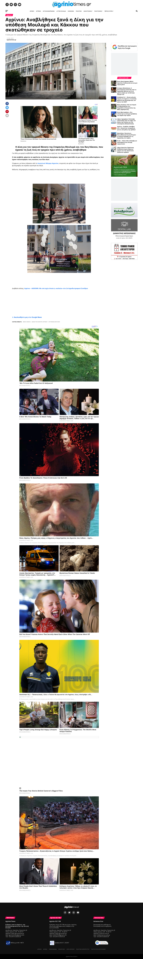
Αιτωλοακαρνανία (49, 11)
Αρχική (32, 11)
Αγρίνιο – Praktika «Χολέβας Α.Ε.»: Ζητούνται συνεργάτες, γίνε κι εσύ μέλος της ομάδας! (126, 128)
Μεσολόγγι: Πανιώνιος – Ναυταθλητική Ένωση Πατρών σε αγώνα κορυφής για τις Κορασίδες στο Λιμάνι (126, 135)
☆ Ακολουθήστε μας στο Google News (27, 317)
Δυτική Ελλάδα (61, 11)
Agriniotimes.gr (11, 40)
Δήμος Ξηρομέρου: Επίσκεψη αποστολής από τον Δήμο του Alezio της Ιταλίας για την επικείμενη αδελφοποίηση (126, 121)
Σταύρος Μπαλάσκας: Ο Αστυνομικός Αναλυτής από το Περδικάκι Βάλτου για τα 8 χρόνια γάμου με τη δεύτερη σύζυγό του (126, 91)
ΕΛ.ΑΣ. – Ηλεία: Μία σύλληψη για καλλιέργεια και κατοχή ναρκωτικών (127, 142)
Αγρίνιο (38, 11)
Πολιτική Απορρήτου (82, 949)
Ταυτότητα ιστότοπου (98, 949)
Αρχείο (45, 949)
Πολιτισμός (98, 11)
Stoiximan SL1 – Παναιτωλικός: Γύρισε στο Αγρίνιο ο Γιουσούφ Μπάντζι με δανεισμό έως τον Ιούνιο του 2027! (126, 99)
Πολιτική (79, 11)
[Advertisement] (59, 177)
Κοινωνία (71, 11)
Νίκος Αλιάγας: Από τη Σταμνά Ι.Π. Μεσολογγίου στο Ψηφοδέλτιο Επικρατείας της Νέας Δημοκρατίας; (126, 107)
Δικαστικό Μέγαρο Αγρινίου (40, 321)
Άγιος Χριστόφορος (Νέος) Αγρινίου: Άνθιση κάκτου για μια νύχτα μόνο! (127, 83)
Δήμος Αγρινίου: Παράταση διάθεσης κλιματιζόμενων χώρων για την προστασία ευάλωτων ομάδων (125, 150)
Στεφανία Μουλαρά (54, 321)
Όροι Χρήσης (70, 949)
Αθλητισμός (88, 11)
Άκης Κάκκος (27, 321)
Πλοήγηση (61, 949)
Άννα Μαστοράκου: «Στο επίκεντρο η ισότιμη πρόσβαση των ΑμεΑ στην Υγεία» (127, 113)
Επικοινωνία (53, 949)
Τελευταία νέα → (124, 78)
